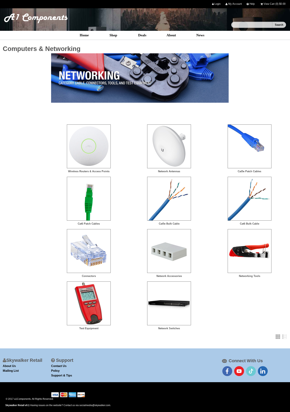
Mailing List (11, 370)
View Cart (274, 4)
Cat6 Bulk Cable (249, 223)
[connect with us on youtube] (239, 371)
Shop (113, 35)
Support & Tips (61, 375)
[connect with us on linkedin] (263, 371)
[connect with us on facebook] (227, 371)
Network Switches (169, 328)
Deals (142, 35)
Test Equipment (88, 328)
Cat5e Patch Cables (249, 171)
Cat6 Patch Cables (89, 223)
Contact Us (58, 366)
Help (252, 4)
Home (84, 35)
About (171, 35)
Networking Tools (249, 276)
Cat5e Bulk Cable (169, 223)
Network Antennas (169, 171)
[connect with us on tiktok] (251, 371)
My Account (234, 4)
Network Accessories (169, 276)
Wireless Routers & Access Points (88, 171)
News (200, 35)
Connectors (89, 276)
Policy (55, 370)
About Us (9, 366)
